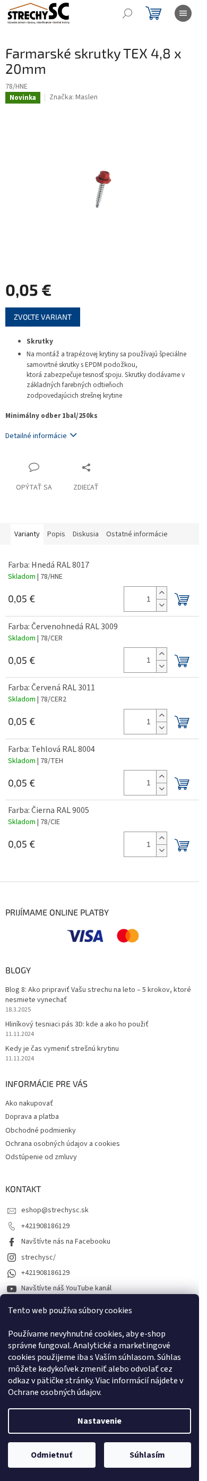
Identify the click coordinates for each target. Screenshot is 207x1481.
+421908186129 (45, 1226)
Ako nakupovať (29, 1103)
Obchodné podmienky (40, 1130)
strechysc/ (38, 1257)
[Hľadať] (127, 13)
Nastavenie (99, 1421)
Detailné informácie (36, 436)
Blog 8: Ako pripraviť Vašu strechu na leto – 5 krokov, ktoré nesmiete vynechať (98, 995)
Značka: (73, 97)
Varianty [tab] (27, 534)
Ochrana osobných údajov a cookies (62, 1143)
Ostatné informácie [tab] (137, 534)
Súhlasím (147, 1455)
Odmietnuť (51, 1455)
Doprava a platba (32, 1116)
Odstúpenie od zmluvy (41, 1157)
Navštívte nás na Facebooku (65, 1241)
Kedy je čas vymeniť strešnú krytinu (62, 1049)
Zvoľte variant (43, 316)
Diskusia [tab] (86, 534)
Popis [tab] (56, 534)
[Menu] (183, 13)
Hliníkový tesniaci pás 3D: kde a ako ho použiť (77, 1025)
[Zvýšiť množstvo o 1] (161, 593)
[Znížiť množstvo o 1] (161, 605)
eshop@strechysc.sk (55, 1210)
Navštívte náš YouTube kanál (66, 1288)
